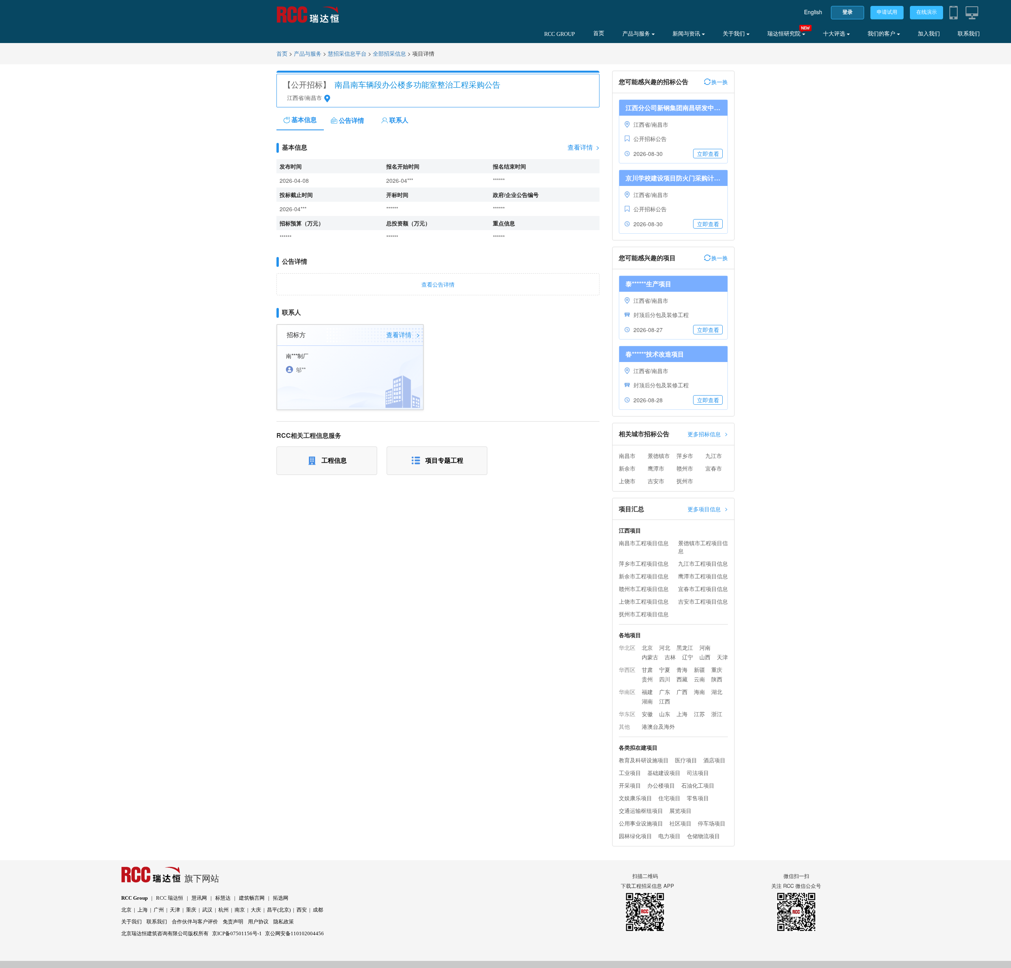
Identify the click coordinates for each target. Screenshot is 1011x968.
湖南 (647, 701)
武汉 (207, 910)
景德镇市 (659, 456)
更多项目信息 (708, 509)
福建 (647, 692)
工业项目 (630, 773)
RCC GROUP (559, 34)
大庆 (256, 910)
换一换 (719, 82)
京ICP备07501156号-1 (237, 933)
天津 (722, 657)
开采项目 (630, 785)
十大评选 (835, 34)
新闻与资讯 (687, 34)
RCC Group (134, 898)
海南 (699, 692)
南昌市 (627, 456)
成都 (318, 910)
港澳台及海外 (658, 726)
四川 (664, 679)
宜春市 (713, 468)
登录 (847, 12)
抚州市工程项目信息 (644, 614)
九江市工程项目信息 (703, 563)
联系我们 (969, 34)
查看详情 (583, 147)
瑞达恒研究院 (784, 34)
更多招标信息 (708, 434)
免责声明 (233, 922)
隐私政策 (283, 922)
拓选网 (280, 898)
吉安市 (656, 481)
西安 (302, 910)
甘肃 (647, 669)
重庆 (716, 669)
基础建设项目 (663, 773)
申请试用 (887, 12)
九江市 (713, 456)
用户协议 (258, 922)
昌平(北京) (279, 910)
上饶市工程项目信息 (644, 601)
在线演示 (926, 12)
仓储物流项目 (703, 836)
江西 (664, 701)
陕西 (716, 679)
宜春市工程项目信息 (703, 589)
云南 (699, 679)
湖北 (716, 692)
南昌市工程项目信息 (644, 543)
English (813, 12)
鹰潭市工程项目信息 (703, 576)
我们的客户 (882, 34)
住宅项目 (669, 798)
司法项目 (698, 773)
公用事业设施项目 (641, 823)
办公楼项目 (661, 785)
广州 (159, 910)
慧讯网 (199, 898)
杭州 (223, 910)
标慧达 (223, 898)
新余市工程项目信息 (644, 576)
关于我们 (734, 34)
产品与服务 (637, 34)
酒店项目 (714, 760)
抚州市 (685, 481)
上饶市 (627, 481)
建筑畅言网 (252, 898)
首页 (598, 33)
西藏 (682, 679)
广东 (664, 692)
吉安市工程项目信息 (703, 601)
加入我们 (929, 34)
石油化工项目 (697, 785)
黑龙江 (685, 647)
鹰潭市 (656, 468)
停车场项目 (711, 823)
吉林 (670, 657)
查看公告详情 (438, 284)
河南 (704, 647)
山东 (664, 714)
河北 (664, 647)
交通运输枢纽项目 (641, 810)
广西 (682, 692)
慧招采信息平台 (347, 54)
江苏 (699, 714)
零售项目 (698, 798)
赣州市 (685, 468)
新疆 (699, 669)
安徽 (647, 714)
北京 (647, 647)
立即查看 (708, 154)
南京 (240, 910)
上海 (682, 714)
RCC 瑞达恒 (169, 898)
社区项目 (680, 823)
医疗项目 (686, 760)
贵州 (647, 679)
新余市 (627, 468)
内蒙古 (650, 657)
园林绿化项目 (635, 836)
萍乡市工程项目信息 (644, 563)
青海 (682, 669)
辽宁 (687, 657)
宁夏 (664, 669)
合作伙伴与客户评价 (195, 922)
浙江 (716, 714)
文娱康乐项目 (635, 798)
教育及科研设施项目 (644, 760)
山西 (704, 657)
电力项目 (669, 836)
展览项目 (680, 810)
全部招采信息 (389, 54)
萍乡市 (685, 456)
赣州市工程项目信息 (644, 589)
